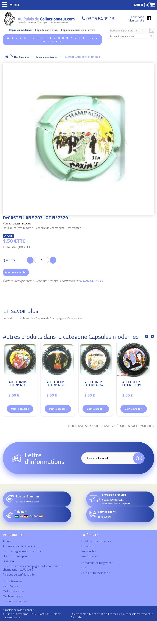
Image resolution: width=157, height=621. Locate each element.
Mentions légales (13, 596)
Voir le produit (20, 409)
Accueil (7, 541)
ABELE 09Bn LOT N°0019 (131, 384)
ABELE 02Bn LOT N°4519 (18, 384)
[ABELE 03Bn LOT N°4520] (58, 359)
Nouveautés (88, 551)
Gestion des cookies (15, 601)
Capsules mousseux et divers (78, 30)
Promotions (88, 546)
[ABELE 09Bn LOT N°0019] (134, 359)
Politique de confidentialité (19, 574)
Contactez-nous (12, 581)
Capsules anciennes (47, 30)
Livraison (8, 561)
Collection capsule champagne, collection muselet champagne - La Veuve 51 (33, 568)
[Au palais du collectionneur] (40, 19)
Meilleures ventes (14, 591)
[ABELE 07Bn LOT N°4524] (96, 359)
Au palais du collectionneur (19, 546)
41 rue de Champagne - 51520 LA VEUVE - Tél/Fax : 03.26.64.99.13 (32, 615)
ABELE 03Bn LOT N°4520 (56, 384)
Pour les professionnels (95, 573)
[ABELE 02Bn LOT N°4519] (20, 359)
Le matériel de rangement (97, 563)
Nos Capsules (89, 556)
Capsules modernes (21, 30)
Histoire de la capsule (16, 556)
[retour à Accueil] (6, 56)
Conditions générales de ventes (22, 551)
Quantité (9, 260)
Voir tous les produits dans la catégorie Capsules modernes (111, 426)
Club (84, 568)
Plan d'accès (10, 586)
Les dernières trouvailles (96, 541)
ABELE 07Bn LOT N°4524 (93, 384)
